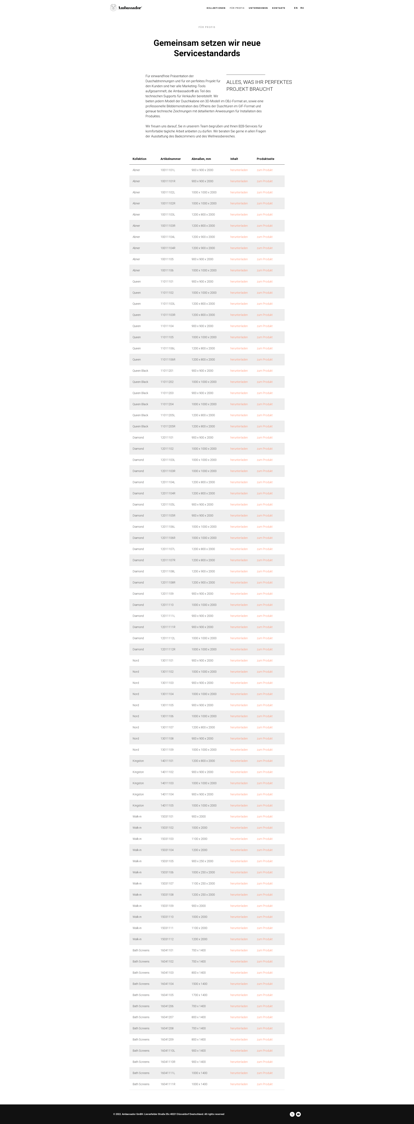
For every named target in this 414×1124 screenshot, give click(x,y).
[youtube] (298, 1114)
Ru (302, 8)
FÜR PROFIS (237, 8)
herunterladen (239, 170)
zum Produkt (265, 170)
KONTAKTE (278, 8)
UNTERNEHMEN (258, 8)
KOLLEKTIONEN (216, 8)
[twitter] (292, 1114)
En (296, 8)
